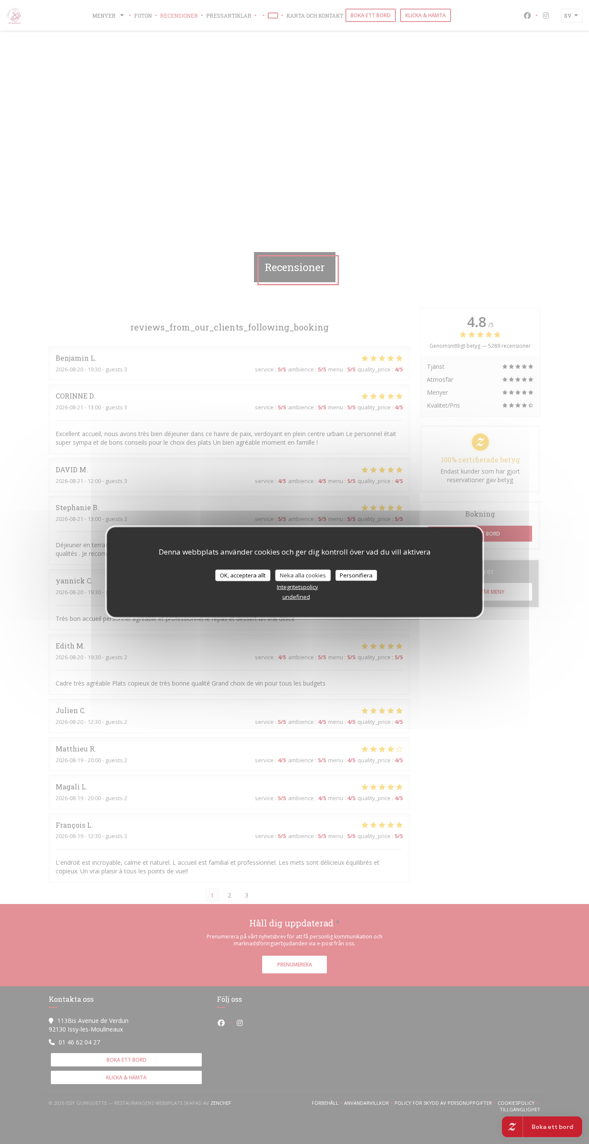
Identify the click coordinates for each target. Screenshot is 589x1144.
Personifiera (356, 575)
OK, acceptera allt (243, 575)
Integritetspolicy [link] (297, 587)
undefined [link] (296, 597)
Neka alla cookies (303, 575)
